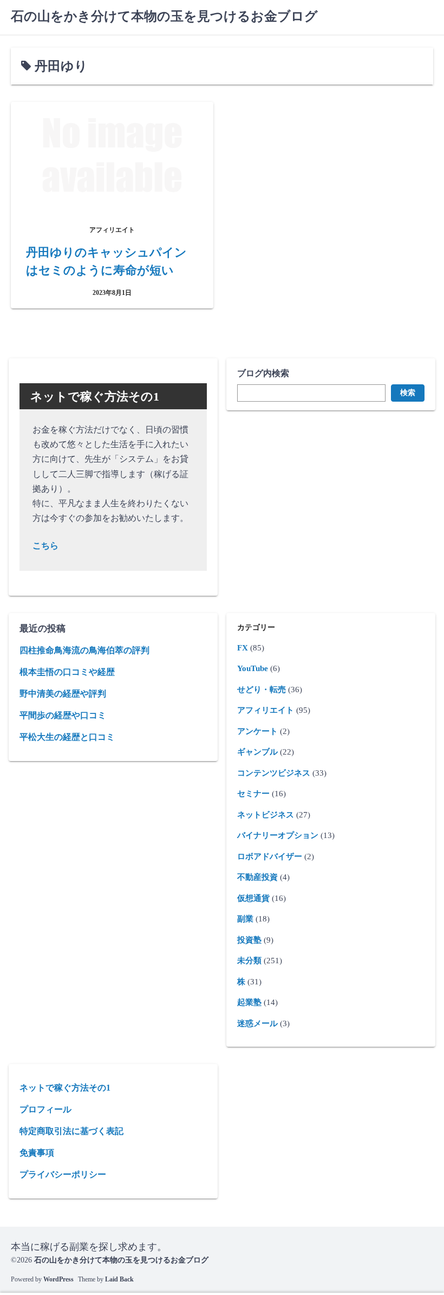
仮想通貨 (253, 898)
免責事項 (36, 1152)
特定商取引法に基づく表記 (71, 1131)
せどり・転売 (261, 689)
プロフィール (45, 1109)
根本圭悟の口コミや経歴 (67, 672)
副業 (245, 918)
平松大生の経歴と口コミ (67, 737)
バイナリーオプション (277, 835)
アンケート (257, 731)
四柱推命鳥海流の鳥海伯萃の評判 (84, 650)
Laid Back (119, 1279)
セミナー (253, 793)
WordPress (58, 1279)
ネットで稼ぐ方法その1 (64, 1087)
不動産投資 (257, 877)
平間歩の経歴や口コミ (62, 715)
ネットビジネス (265, 814)
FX (242, 647)
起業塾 (249, 1002)
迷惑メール (257, 1023)
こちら (45, 545)
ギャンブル (257, 752)
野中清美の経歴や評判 (62, 693)
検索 (407, 393)
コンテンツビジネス (273, 773)
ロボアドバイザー (269, 856)
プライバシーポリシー (62, 1174)
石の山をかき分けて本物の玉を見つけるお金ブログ (164, 16)
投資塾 (249, 940)
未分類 (249, 960)
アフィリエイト (265, 710)
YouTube (252, 668)
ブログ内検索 (263, 373)
